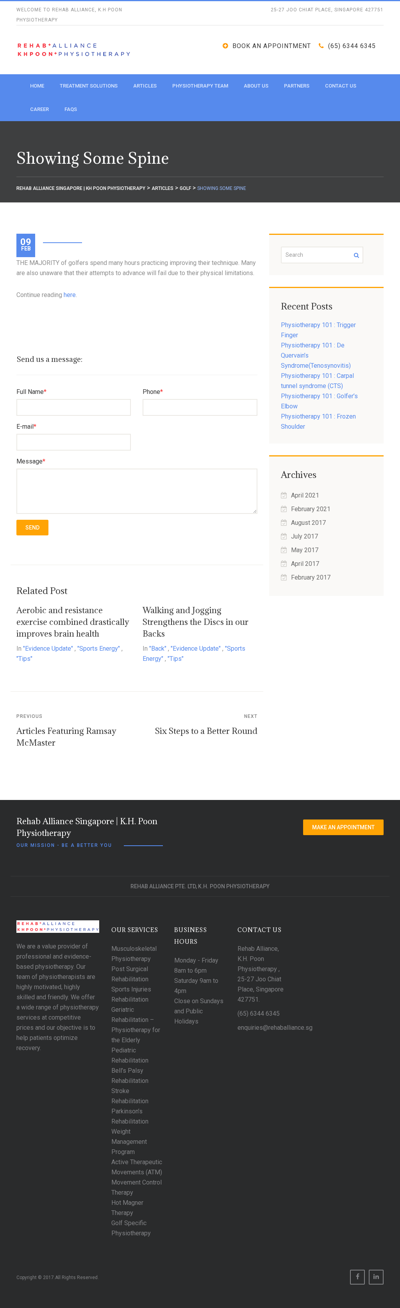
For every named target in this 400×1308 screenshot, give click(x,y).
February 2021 (310, 509)
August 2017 (308, 522)
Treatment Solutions (89, 86)
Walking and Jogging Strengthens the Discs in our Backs (195, 622)
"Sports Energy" (98, 648)
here (70, 295)
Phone (153, 391)
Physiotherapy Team (200, 86)
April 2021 (305, 495)
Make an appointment (343, 827)
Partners (296, 86)
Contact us (340, 86)
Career (39, 109)
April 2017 (305, 563)
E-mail (26, 426)
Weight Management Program (129, 1142)
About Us (256, 86)
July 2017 (304, 536)
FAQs (70, 109)
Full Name (31, 391)
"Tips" (24, 658)
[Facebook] (357, 1277)
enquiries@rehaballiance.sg (275, 1027)
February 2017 (310, 577)
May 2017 (304, 550)
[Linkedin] (376, 1277)
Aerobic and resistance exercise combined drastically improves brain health (72, 622)
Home (37, 86)
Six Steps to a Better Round (206, 731)
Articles (145, 86)
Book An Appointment (271, 46)
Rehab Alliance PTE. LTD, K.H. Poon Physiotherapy (200, 886)
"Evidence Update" (48, 648)
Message (30, 461)
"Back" (157, 648)
